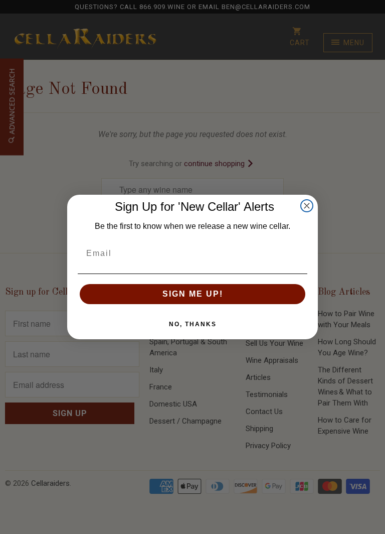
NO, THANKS (193, 324)
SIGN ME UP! (192, 294)
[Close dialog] (307, 206)
